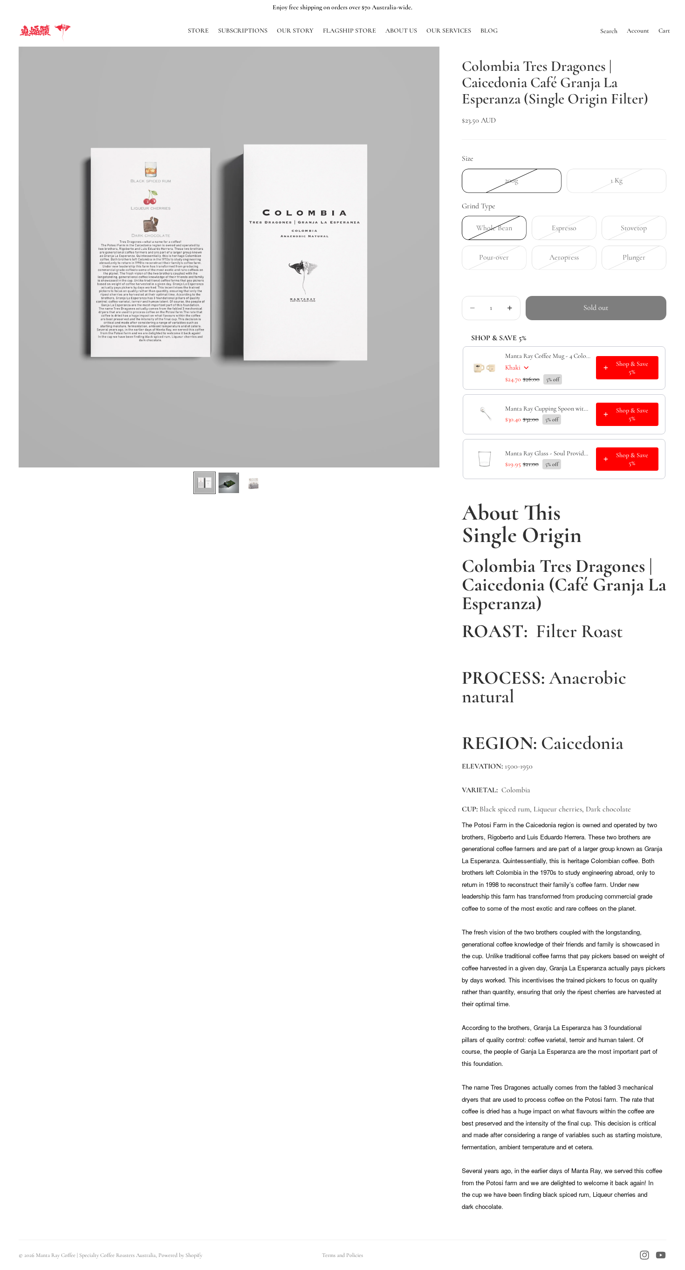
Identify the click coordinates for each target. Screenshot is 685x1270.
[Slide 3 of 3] (253, 483)
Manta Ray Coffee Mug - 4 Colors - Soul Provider (548, 356)
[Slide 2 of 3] (229, 483)
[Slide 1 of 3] (204, 483)
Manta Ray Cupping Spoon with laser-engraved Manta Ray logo (548, 408)
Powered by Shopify (180, 1255)
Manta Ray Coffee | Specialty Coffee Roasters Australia (96, 1255)
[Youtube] (660, 1255)
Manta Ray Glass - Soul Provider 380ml (548, 453)
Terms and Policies (342, 1255)
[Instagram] (644, 1255)
